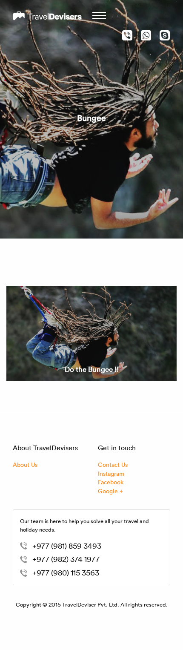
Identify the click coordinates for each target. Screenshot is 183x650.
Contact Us (113, 464)
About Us (25, 464)
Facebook (110, 482)
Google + (110, 491)
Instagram (111, 473)
